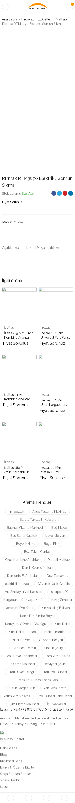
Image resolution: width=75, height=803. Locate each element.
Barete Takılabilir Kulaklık (38, 519)
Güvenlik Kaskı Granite (53, 584)
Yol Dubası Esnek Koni (55, 696)
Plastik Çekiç (53, 648)
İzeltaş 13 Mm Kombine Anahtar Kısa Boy (17, 399)
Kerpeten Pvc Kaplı (19, 608)
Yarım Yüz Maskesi (17, 696)
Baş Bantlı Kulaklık (23, 536)
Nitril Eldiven (21, 640)
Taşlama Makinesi (22, 664)
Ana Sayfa (9, 19)
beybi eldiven (55, 536)
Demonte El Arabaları (22, 576)
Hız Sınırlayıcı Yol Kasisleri (23, 592)
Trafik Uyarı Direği (21, 672)
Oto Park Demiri (24, 648)
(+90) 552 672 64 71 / (29, 709)
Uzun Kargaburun (22, 688)
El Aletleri (45, 19)
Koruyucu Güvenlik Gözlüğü (25, 624)
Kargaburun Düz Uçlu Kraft (23, 600)
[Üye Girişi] (64, 798)
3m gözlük (16, 511)
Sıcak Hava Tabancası (21, 656)
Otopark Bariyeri (51, 640)
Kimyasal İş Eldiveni (55, 608)
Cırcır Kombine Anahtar (22, 560)
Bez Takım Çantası (37, 552)
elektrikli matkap (17, 584)
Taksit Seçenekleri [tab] (42, 247)
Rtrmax (18, 222)
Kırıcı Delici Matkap (22, 632)
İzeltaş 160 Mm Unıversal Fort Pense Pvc (56, 337)
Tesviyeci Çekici (54, 664)
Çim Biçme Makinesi (24, 704)
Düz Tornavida (57, 576)
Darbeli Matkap (58, 560)
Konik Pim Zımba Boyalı (37, 616)
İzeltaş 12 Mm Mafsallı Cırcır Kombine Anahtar (53, 472)
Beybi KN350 (25, 544)
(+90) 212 (52, 709)
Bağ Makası (59, 528)
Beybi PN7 (51, 544)
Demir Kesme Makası (37, 568)
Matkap (61, 19)
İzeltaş (9, 327)
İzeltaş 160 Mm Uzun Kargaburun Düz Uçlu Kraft (53, 404)
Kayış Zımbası (61, 600)
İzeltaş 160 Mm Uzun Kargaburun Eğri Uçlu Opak (17, 472)
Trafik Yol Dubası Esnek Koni (37, 680)
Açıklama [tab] (10, 247)
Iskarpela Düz (60, 592)
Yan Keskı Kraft (54, 688)
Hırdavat (27, 19)
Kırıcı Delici (62, 624)
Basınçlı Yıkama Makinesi (25, 528)
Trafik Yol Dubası (54, 672)
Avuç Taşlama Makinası (49, 511)
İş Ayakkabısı (56, 704)
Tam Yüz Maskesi (58, 656)
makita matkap (55, 632)
